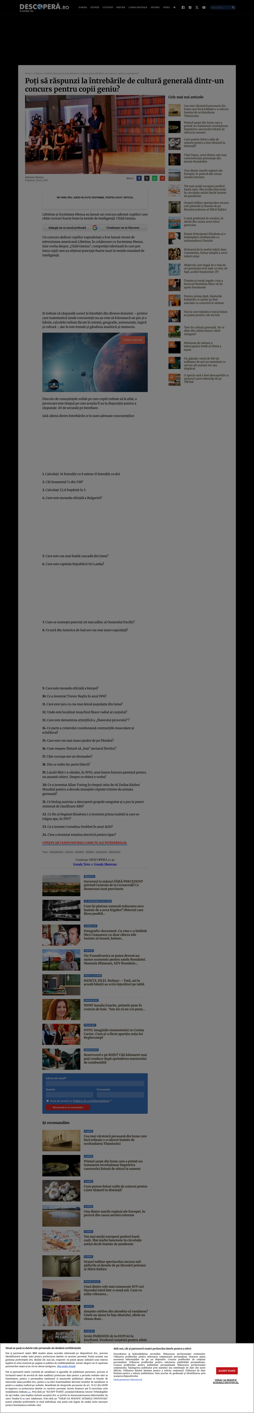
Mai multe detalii (66, 1366)
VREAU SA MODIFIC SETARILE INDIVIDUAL (226, 1381)
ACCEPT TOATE (226, 1370)
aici (29, 1392)
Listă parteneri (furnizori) (128, 1379)
